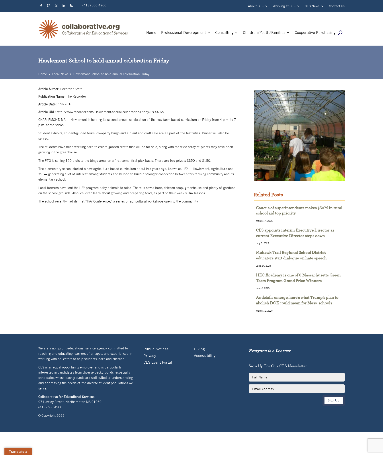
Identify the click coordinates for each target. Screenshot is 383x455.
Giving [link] (199, 349)
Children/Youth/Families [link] (264, 33)
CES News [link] (312, 6)
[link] (83, 38)
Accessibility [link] (204, 356)
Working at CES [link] (284, 6)
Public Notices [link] (155, 349)
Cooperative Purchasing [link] (315, 33)
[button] (41, 6)
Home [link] (151, 33)
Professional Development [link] (183, 33)
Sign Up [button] (334, 400)
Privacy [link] (149, 356)
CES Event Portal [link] (157, 362)
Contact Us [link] (337, 6)
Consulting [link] (224, 33)
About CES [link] (256, 6)
